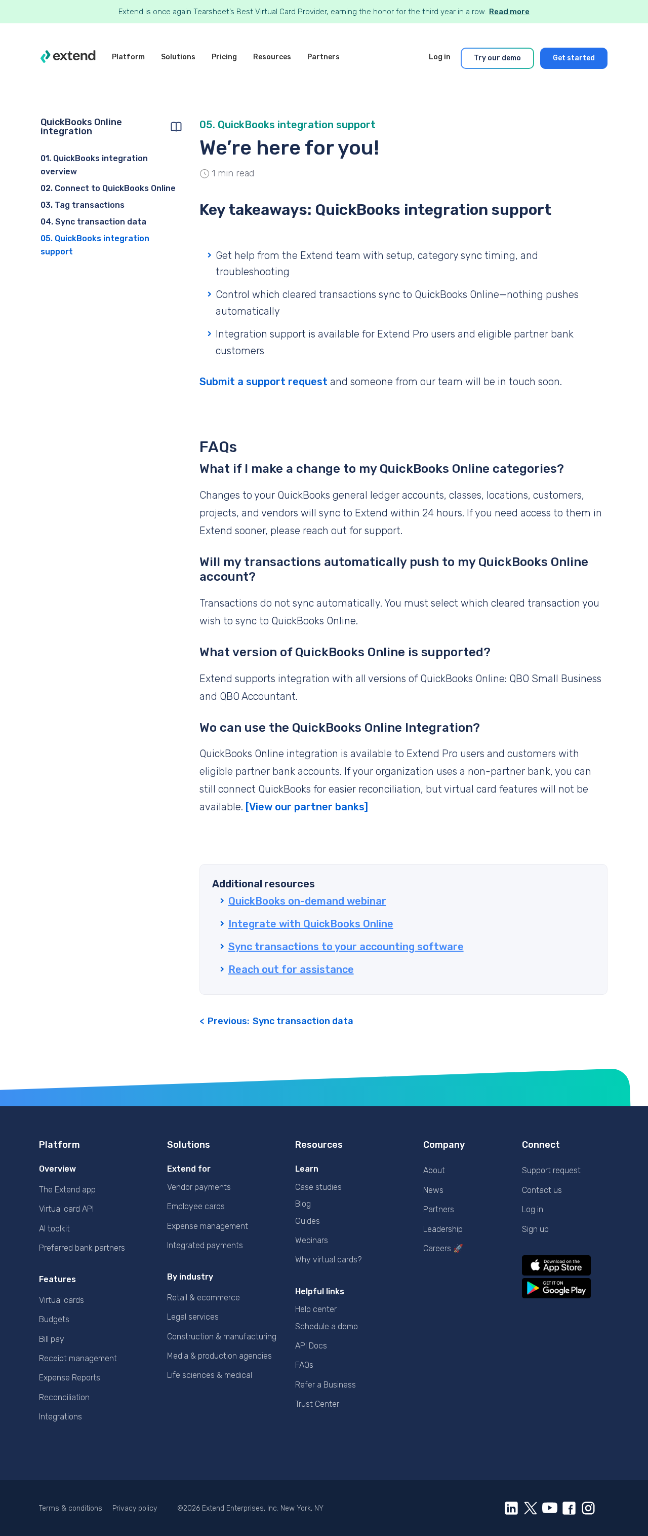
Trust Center (317, 1404)
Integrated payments (205, 1245)
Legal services (193, 1317)
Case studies (318, 1187)
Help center (316, 1309)
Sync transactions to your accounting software (346, 947)
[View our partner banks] (307, 807)
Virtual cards (61, 1300)
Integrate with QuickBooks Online (310, 924)
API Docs (311, 1346)
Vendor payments (199, 1187)
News (433, 1190)
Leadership (443, 1229)
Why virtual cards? (328, 1259)
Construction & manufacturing (221, 1336)
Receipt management (78, 1358)
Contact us (542, 1190)
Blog (303, 1204)
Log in (532, 1209)
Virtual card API (66, 1209)
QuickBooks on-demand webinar (307, 901)
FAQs (304, 1365)
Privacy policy (134, 1508)
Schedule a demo (326, 1326)
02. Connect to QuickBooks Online (108, 188)
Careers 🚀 (443, 1248)
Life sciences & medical (209, 1375)
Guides (307, 1221)
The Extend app (67, 1189)
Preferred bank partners (82, 1248)
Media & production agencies (219, 1356)
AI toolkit (54, 1228)
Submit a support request (263, 382)
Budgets (54, 1319)
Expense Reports (69, 1377)
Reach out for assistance (291, 969)
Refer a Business (325, 1385)
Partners (438, 1209)
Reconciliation (64, 1397)
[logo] (68, 58)
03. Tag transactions (82, 205)
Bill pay (51, 1339)
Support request (551, 1170)
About (434, 1170)
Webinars (311, 1240)
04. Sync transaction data (93, 222)
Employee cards (196, 1206)
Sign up (535, 1229)
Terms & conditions (70, 1508)
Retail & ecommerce (203, 1297)
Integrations (60, 1416)
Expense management (207, 1226)
